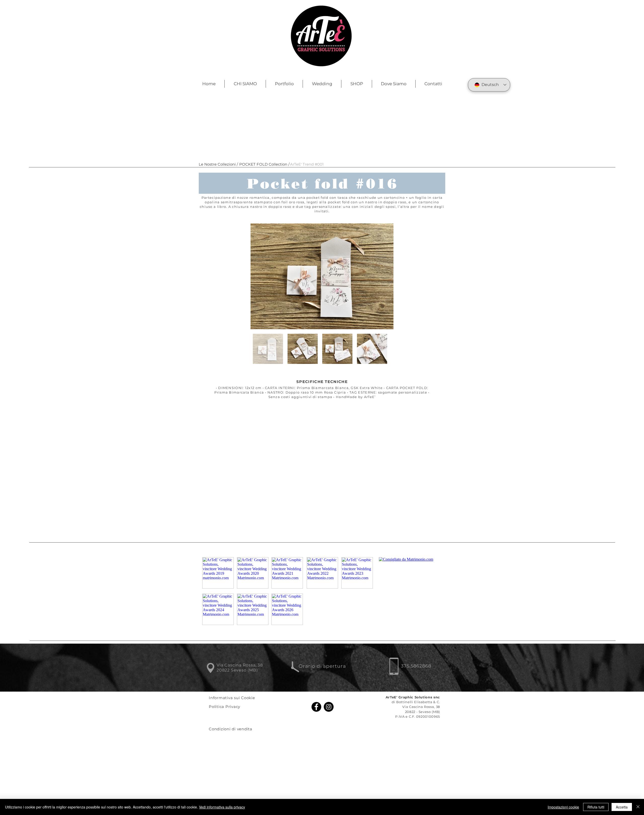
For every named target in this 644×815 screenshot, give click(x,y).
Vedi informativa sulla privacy (222, 806)
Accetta (622, 806)
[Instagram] (329, 707)
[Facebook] (316, 707)
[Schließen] (638, 807)
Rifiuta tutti (595, 806)
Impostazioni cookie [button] (563, 806)
